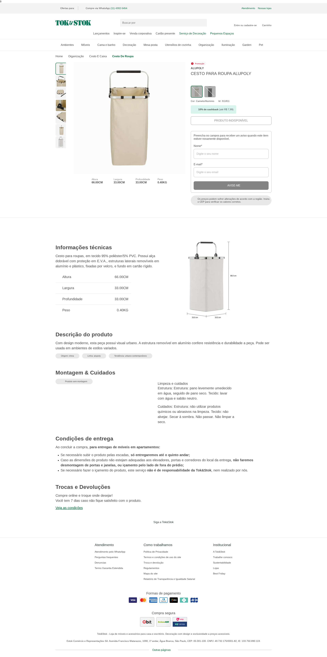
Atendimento (248, 8)
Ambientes (67, 44)
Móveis (85, 44)
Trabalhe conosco (222, 557)
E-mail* (198, 164)
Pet (261, 44)
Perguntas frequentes (106, 557)
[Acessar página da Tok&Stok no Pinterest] (168, 529)
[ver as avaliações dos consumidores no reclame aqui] (163, 622)
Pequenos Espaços (222, 33)
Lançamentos (101, 33)
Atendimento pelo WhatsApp (110, 551)
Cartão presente (165, 33)
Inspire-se (120, 33)
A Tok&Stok (219, 551)
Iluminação (228, 44)
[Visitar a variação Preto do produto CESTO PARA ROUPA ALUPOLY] (210, 92)
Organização (206, 44)
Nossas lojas (264, 8)
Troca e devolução (154, 562)
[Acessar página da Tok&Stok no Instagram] (158, 529)
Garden (246, 44)
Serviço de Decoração (192, 33)
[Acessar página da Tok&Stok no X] (178, 529)
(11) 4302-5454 (119, 8)
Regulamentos (151, 568)
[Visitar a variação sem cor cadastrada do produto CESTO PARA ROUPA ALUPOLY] (197, 92)
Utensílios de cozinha (178, 44)
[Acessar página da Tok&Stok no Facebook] (149, 529)
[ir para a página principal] (73, 22)
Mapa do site (151, 573)
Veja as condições (69, 508)
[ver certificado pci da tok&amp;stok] (180, 622)
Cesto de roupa (123, 56)
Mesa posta (151, 44)
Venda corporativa (141, 33)
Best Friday (219, 573)
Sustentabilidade (222, 562)
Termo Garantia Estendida (109, 568)
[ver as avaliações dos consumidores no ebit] (147, 622)
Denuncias (100, 562)
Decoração (129, 44)
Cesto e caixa (98, 56)
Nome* (198, 145)
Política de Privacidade (156, 551)
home (59, 56)
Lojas (216, 568)
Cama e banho (106, 44)
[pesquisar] (203, 23)
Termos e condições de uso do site (162, 557)
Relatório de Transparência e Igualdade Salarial (169, 579)
